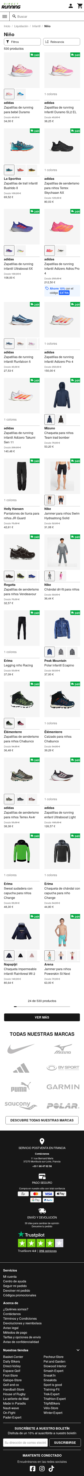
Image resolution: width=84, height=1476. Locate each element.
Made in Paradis (14, 1403)
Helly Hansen (14, 508)
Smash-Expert (53, 1370)
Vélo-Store (51, 1408)
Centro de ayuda (14, 1281)
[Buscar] (14, 16)
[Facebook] (32, 1469)
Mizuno (49, 428)
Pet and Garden (54, 1361)
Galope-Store (12, 1380)
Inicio (7, 26)
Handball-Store (13, 1389)
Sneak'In (50, 1375)
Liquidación (21, 26)
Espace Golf (11, 1370)
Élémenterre (13, 732)
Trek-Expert (51, 1394)
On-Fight (9, 1412)
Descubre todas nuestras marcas (42, 1120)
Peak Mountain (55, 660)
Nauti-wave (11, 1408)
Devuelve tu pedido (42, 1226)
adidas (9, 102)
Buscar (22, 16)
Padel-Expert (12, 1417)
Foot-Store (10, 1375)
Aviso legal (11, 1328)
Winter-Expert (53, 1412)
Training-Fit (51, 1389)
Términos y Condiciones (20, 1318)
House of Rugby (14, 1394)
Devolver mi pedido (16, 1290)
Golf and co (11, 1384)
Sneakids (50, 1380)
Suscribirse (65, 1442)
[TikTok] (51, 1469)
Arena (48, 964)
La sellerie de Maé (16, 1398)
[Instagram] (42, 1469)
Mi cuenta (10, 1276)
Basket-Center (13, 1356)
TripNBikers (52, 1403)
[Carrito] (80, 6)
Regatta (9, 584)
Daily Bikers (11, 1361)
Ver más (42, 1017)
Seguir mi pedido (15, 1286)
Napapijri (10, 964)
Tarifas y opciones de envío (22, 1337)
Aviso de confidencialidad (21, 1341)
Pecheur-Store (53, 1356)
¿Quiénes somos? (15, 1309)
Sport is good (53, 1384)
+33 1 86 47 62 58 (42, 1166)
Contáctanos (42, 1153)
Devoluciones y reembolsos (22, 1323)
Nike (47, 508)
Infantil (36, 26)
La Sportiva (12, 178)
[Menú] (4, 16)
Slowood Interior (55, 1366)
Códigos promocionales (19, 1295)
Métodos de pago (15, 1332)
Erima (8, 660)
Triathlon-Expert (55, 1398)
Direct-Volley (12, 1366)
